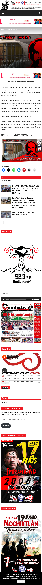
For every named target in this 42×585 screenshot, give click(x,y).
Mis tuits (4, 402)
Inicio (13, 58)
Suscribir (6, 425)
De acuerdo (21, 581)
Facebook (5, 387)
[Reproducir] (4, 299)
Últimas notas (19, 58)
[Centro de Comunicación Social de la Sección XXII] (21, 5)
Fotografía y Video (6, 58)
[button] (39, 13)
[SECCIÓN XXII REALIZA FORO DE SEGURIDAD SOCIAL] (6, 214)
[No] (39, 579)
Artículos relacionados (9, 178)
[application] (21, 299)
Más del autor (6, 181)
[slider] (37, 299)
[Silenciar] (33, 299)
